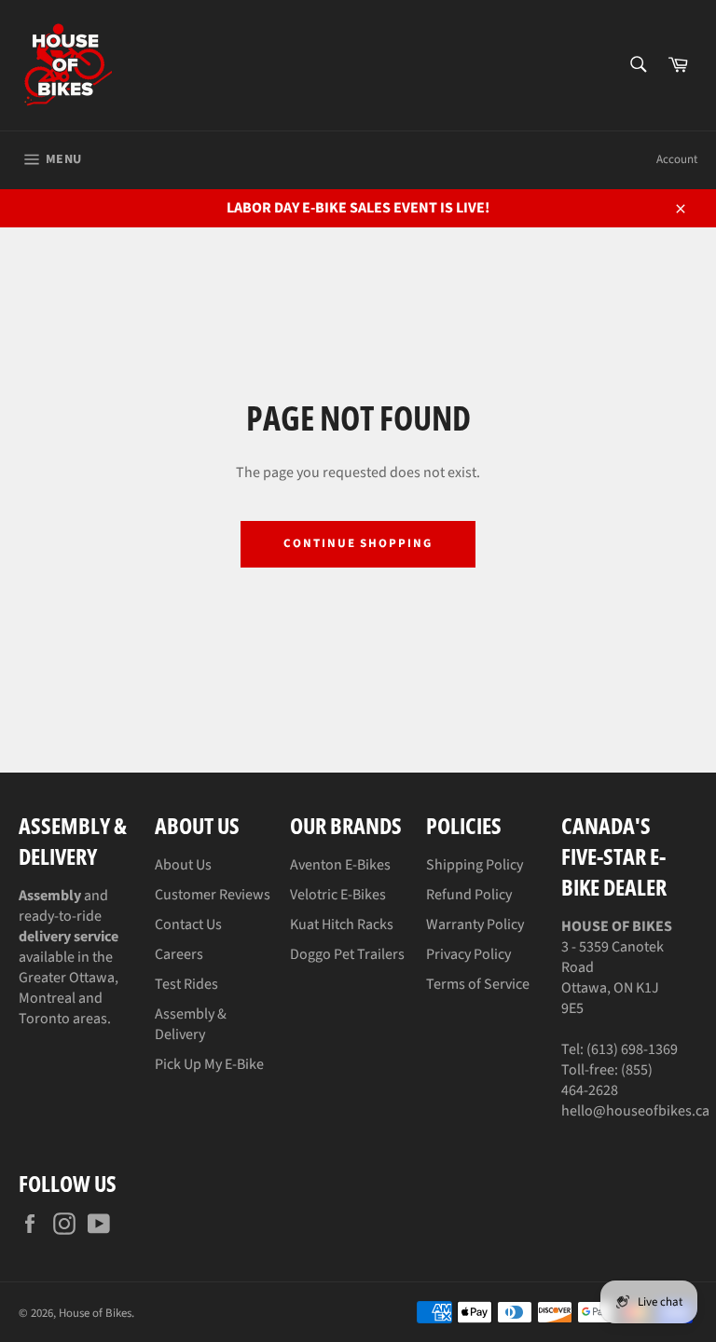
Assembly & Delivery (191, 1024)
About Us (183, 865)
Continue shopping (358, 543)
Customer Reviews (212, 894)
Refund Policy (469, 894)
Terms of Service (478, 984)
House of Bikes (95, 1313)
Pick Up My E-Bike (209, 1064)
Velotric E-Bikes (338, 894)
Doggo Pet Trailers (347, 954)
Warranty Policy (475, 924)
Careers (179, 954)
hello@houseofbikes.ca (635, 1111)
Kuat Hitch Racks (341, 924)
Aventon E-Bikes (340, 865)
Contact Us (188, 924)
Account (676, 159)
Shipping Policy (474, 865)
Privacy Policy (468, 954)
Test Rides (186, 984)
